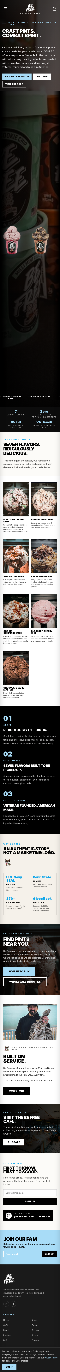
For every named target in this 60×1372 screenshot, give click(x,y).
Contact (35, 1340)
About (34, 1320)
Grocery (35, 1330)
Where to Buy (19, 971)
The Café (14, 1142)
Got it (9, 1367)
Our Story (17, 1090)
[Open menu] (5, 8)
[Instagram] (6, 1304)
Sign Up (30, 1201)
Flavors (35, 1325)
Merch (6, 1330)
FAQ (5, 1340)
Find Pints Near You (17, 76)
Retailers (7, 1335)
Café (5, 1325)
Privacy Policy (51, 1358)
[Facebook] (13, 1304)
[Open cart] (55, 9)
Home (6, 1320)
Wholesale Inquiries (25, 981)
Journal (35, 1335)
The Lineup (41, 76)
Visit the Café (14, 84)
